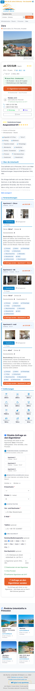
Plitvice (5, 688)
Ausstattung (9, 222)
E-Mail (7, 517)
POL (6, 547)
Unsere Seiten (15, 686)
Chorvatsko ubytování (14, 688)
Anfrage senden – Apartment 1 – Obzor (18, 263)
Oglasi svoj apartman (21, 683)
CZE (12, 541)
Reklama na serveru (17, 677)
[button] (17, 124)
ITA (23, 541)
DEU (6, 541)
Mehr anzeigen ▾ (6, 193)
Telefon (10, 525)
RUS (17, 544)
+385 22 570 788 (11, 104)
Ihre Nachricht (12, 551)
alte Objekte (7, 686)
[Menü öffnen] (2, 1)
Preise (8, 225)
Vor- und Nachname (12, 508)
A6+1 (20, 70)
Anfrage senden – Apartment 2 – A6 (17, 317)
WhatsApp (12, 110)
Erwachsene (9, 487)
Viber (26, 110)
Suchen (29, 17)
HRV (23, 544)
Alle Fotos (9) (29, 58)
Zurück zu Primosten (9, 130)
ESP (6, 544)
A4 (17, 70)
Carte (18, 114)
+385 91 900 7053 (12, 107)
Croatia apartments (25, 686)
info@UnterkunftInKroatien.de (17, 679)
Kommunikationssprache (16, 538)
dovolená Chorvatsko (26, 688)
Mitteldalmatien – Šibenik (8, 21)
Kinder (10, 495)
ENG (18, 541)
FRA (11, 544)
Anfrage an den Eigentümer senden (17, 581)
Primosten (20, 21)
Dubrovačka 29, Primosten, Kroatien (14, 28)
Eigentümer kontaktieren (19, 89)
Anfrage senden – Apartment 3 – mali (18, 383)
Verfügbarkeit (21, 222)
